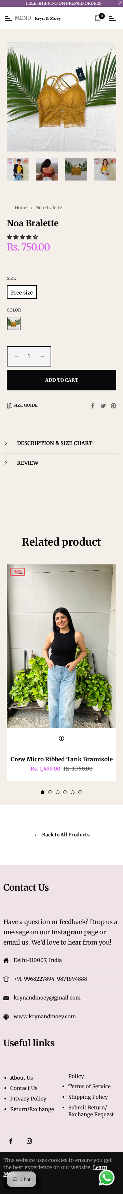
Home (21, 208)
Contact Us (23, 1088)
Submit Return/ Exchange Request (91, 1111)
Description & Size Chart (54, 443)
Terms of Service (89, 1086)
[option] (61, 679)
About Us (21, 1078)
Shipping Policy (88, 1097)
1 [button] (42, 792)
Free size (22, 292)
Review (27, 463)
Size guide (25, 405)
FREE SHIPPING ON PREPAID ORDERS (63, 3)
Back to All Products (65, 835)
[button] (23, 237)
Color (14, 310)
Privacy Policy (28, 1098)
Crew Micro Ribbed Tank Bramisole (62, 759)
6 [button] (80, 792)
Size (11, 278)
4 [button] (65, 792)
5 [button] (72, 792)
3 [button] (57, 792)
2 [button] (50, 792)
